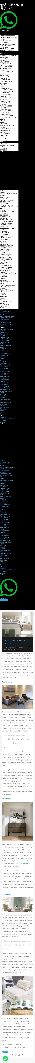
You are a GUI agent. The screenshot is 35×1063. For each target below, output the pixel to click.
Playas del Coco (6, 116)
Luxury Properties (7, 36)
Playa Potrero (5, 101)
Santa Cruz (4, 135)
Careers (3, 150)
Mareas (3, 85)
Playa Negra (5, 99)
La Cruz (3, 138)
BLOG (2, 151)
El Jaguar (4, 75)
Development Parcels (8, 37)
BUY (1, 34)
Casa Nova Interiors (9, 664)
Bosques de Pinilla (7, 72)
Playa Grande (5, 94)
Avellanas (4, 70)
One (1, 86)
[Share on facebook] (12, 1055)
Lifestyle (26, 647)
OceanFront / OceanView (5, 41)
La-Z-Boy (19, 760)
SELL (1, 52)
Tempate (3, 132)
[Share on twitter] (16, 1055)
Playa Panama (5, 112)
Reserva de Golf (6, 89)
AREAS (2, 54)
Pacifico (3, 107)
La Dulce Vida (5, 76)
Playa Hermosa (6, 111)
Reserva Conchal (7, 91)
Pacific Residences (7, 129)
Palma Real (4, 88)
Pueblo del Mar (6, 63)
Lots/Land (4, 47)
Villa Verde (4, 62)
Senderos (4, 58)
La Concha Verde (6, 65)
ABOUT (2, 142)
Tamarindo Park (6, 60)
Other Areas (5, 130)
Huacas (3, 104)
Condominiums (5, 45)
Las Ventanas (5, 96)
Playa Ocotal (5, 114)
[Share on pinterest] (22, 1055)
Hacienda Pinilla (6, 68)
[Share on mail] (19, 1055)
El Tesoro (4, 57)
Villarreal (4, 124)
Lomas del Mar (5, 109)
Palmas (3, 127)
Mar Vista (3, 120)
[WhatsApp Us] (5, 1058)
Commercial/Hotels (7, 49)
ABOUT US (3, 143)
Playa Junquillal (6, 133)
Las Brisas (4, 78)
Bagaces (3, 140)
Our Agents (4, 148)
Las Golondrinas (6, 80)
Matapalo (3, 122)
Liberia (2, 119)
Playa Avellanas (6, 98)
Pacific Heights (6, 103)
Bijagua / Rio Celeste (8, 117)
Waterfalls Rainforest (9, 50)
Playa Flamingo (6, 67)
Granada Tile (24, 863)
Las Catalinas (5, 93)
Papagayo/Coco (6, 106)
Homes (2, 39)
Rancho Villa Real (7, 125)
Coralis (3, 73)
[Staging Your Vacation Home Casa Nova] (17, 624)
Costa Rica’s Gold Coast (7, 419)
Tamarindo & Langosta (9, 55)
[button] (9, 171)
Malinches (4, 83)
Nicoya (2, 137)
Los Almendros (6, 81)
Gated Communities (7, 44)
